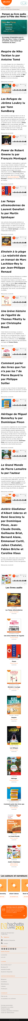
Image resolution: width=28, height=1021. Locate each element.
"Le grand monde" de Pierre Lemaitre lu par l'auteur (12, 504)
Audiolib (2, 94)
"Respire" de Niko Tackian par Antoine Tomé (11, 94)
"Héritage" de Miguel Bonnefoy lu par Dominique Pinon (13, 460)
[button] (14, 888)
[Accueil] (6, 3)
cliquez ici (15, 912)
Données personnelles (7, 1005)
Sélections (8, 7)
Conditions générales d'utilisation (10, 1010)
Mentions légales (5, 1009)
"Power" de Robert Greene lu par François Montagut (12, 196)
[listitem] (2, 949)
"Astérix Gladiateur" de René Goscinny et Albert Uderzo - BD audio (14, 585)
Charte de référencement (7, 1012)
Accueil (2, 7)
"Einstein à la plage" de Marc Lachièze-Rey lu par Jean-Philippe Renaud (15, 306)
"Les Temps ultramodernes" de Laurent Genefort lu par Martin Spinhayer (15, 247)
